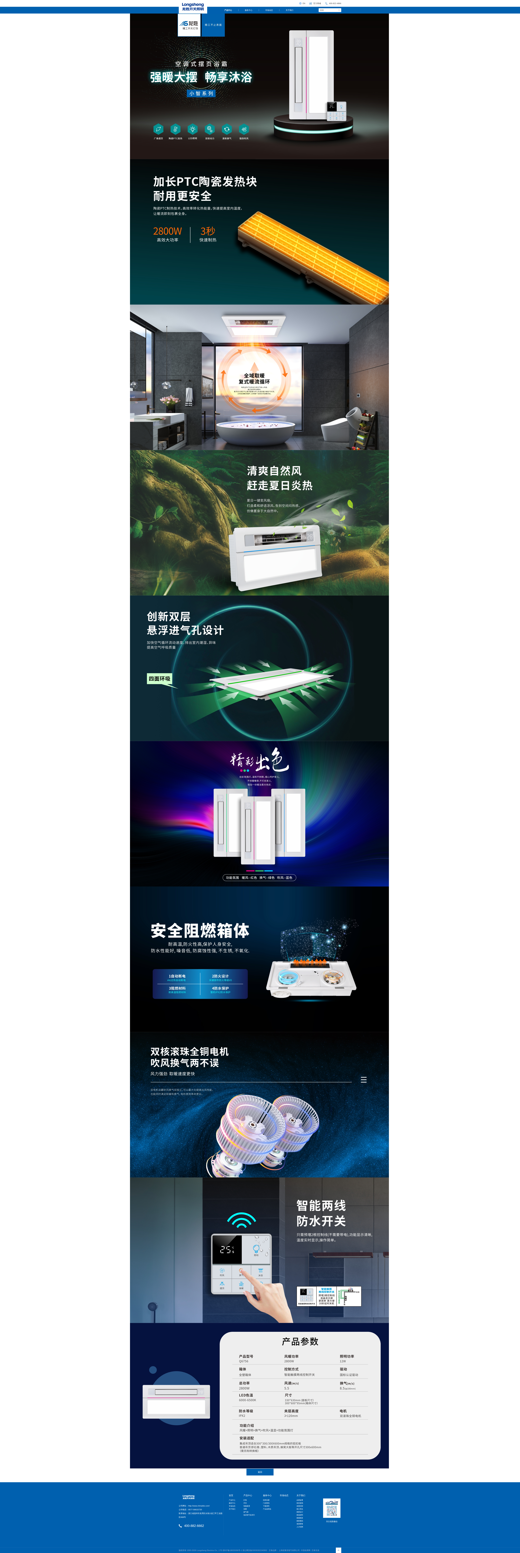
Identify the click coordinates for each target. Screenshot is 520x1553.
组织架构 (300, 1503)
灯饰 (245, 1500)
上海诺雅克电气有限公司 (289, 1550)
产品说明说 (267, 1509)
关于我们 (289, 10)
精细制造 (300, 1518)
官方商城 (317, 3)
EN (304, 3)
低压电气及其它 (249, 1515)
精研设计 (300, 1512)
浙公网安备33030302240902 (255, 1550)
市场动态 (269, 10)
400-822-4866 (335, 3)
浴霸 (245, 1509)
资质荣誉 (300, 1524)
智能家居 (246, 1506)
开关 (245, 1503)
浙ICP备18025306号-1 (233, 1550)
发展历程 (300, 1506)
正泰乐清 (315, 1550)
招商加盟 (266, 1500)
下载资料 (266, 1506)
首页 (231, 1495)
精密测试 (300, 1521)
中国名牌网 (305, 1550)
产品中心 (228, 10)
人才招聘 (300, 1527)
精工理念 (300, 1509)
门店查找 (266, 1503)
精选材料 (300, 1515)
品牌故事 (300, 1500)
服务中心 (248, 10)
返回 (260, 1472)
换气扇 (245, 1512)
